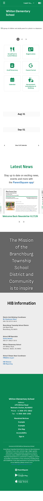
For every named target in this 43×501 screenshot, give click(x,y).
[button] (29, 3)
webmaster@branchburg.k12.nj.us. (21, 464)
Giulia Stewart (7, 338)
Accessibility (21, 433)
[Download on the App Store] (21, 481)
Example (21, 422)
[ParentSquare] (21, 469)
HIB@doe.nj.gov (8, 358)
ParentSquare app (23, 182)
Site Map (21, 429)
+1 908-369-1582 (23, 414)
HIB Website (7, 362)
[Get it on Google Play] (21, 475)
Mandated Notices (21, 418)
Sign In (21, 436)
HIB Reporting (8, 364)
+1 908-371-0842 (24, 411)
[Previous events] (4, 145)
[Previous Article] (19, 221)
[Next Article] (23, 221)
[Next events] (38, 145)
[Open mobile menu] (4, 3)
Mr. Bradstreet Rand (9, 319)
